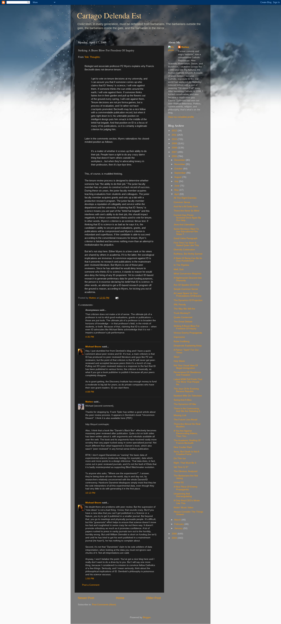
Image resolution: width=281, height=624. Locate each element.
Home (120, 598)
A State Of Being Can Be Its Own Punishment (188, 259)
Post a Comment (90, 585)
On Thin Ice (180, 458)
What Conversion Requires (187, 273)
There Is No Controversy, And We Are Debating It (187, 409)
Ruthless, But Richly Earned (188, 254)
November (180, 164)
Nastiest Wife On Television (188, 395)
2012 (175, 130)
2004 (175, 538)
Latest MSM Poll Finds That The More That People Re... (188, 382)
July (176, 181)
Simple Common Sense (186, 289)
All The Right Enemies (185, 198)
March (177, 520)
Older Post (153, 598)
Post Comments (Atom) (104, 604)
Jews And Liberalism (184, 224)
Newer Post (86, 598)
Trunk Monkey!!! (182, 313)
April (177, 194)
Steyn (177, 357)
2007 (175, 152)
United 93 (179, 482)
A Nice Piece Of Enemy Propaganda (185, 488)
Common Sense (182, 202)
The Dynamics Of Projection (188, 300)
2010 (175, 139)
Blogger (147, 617)
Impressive (179, 337)
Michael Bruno (93, 346)
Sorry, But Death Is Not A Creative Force (186, 452)
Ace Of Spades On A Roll (186, 285)
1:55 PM (89, 578)
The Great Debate (183, 321)
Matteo (89, 402)
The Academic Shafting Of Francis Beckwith (187, 441)
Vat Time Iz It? (181, 467)
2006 (175, 156)
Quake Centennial (183, 317)
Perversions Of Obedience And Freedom (187, 373)
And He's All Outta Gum (186, 206)
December (180, 160)
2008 (175, 147)
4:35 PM (89, 337)
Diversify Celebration (184, 249)
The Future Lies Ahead (185, 419)
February (179, 524)
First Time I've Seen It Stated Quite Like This (186, 244)
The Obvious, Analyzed (185, 471)
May (176, 190)
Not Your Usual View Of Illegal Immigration (186, 366)
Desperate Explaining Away (188, 345)
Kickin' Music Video (183, 507)
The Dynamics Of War (185, 404)
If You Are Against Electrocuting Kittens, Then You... (186, 433)
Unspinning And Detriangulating (183, 495)
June (177, 185)
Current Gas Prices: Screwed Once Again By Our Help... (187, 218)
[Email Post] (116, 298)
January (178, 528)
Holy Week (179, 361)
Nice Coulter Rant (183, 447)
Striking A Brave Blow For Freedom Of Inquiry (187, 327)
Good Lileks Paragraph (185, 238)
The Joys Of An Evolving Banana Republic (186, 390)
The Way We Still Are (184, 309)
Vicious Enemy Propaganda (188, 333)
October (178, 168)
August (178, 177)
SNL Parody (180, 304)
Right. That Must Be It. (185, 463)
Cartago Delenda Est (109, 15)
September (180, 173)
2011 (174, 135)
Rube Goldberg (181, 341)
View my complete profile (181, 117)
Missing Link (180, 415)
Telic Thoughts (92, 57)
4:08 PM (89, 392)
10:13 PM (90, 493)
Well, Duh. (179, 269)
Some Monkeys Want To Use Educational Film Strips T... (186, 231)
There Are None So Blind (186, 211)
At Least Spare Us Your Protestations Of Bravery (187, 294)
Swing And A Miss (183, 400)
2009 (175, 143)
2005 (175, 533)
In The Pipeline (181, 265)
